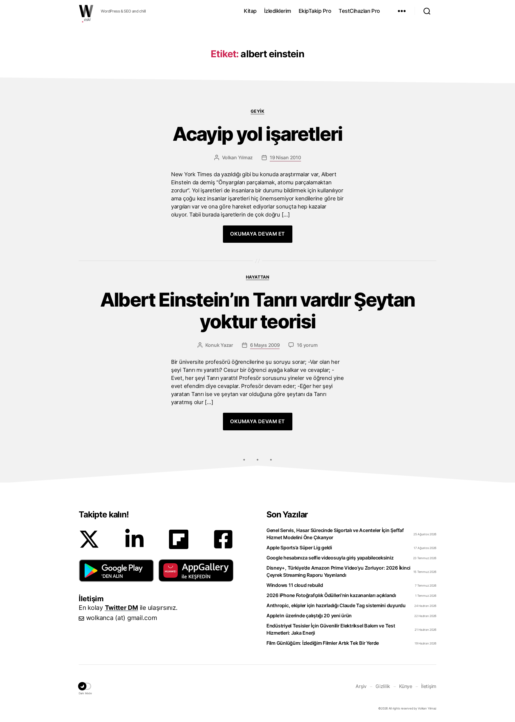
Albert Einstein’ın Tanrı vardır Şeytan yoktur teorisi (257, 311)
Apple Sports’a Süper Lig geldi (299, 548)
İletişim (428, 686)
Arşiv (361, 686)
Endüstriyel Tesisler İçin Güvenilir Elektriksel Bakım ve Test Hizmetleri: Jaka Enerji (330, 629)
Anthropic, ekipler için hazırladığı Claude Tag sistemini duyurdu (336, 605)
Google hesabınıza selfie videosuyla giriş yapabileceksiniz (329, 558)
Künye (405, 686)
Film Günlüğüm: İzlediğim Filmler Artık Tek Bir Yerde (322, 643)
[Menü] (402, 11)
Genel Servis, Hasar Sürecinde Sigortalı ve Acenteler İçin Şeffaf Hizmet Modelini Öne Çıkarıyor (335, 533)
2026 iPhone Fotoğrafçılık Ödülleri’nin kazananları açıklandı (331, 595)
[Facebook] (223, 539)
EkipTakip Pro (315, 11)
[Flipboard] (178, 539)
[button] (116, 570)
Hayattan (257, 276)
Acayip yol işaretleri (257, 134)
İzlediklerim (277, 11)
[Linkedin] (134, 539)
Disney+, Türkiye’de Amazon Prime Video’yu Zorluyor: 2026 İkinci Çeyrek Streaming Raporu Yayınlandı (338, 571)
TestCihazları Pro (359, 11)
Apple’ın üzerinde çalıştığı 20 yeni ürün (309, 616)
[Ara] (427, 11)
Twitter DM (121, 607)
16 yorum (307, 345)
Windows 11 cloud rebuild (294, 585)
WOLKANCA (86, 11)
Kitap (250, 11)
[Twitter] (89, 539)
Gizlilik (383, 686)
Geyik (258, 111)
